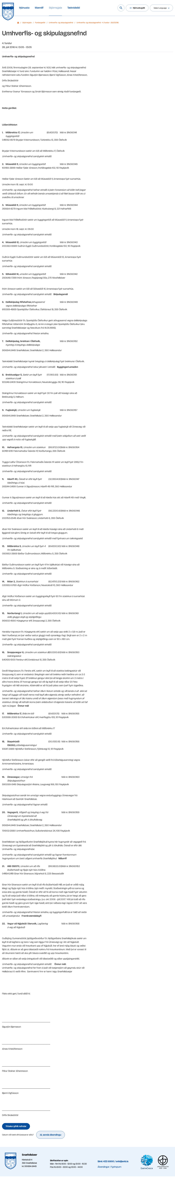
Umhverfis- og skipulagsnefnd (61, 22)
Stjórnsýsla (27, 22)
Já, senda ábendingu (50, 1134)
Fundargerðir (40, 22)
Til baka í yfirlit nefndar (16, 1126)
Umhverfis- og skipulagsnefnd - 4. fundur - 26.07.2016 (98, 22)
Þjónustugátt (139, 8)
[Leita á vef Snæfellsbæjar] (121, 8)
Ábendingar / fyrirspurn (109, 1166)
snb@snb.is (122, 1161)
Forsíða (18, 23)
